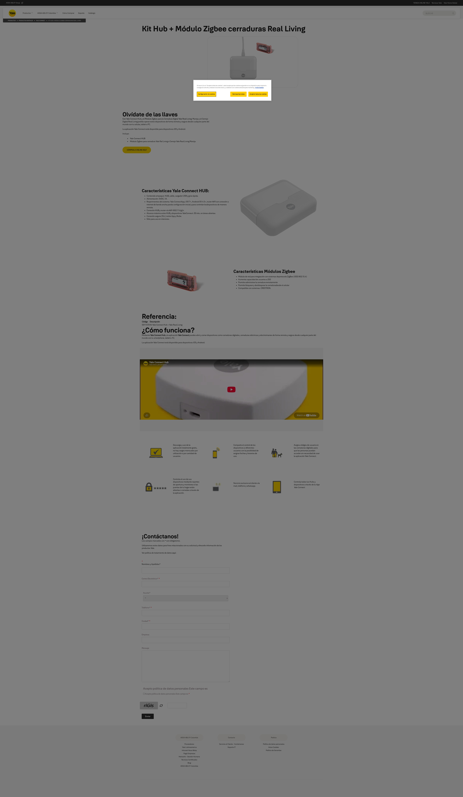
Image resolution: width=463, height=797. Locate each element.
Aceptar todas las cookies (258, 94)
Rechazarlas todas (238, 94)
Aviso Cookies (259, 87)
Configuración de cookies (206, 94)
